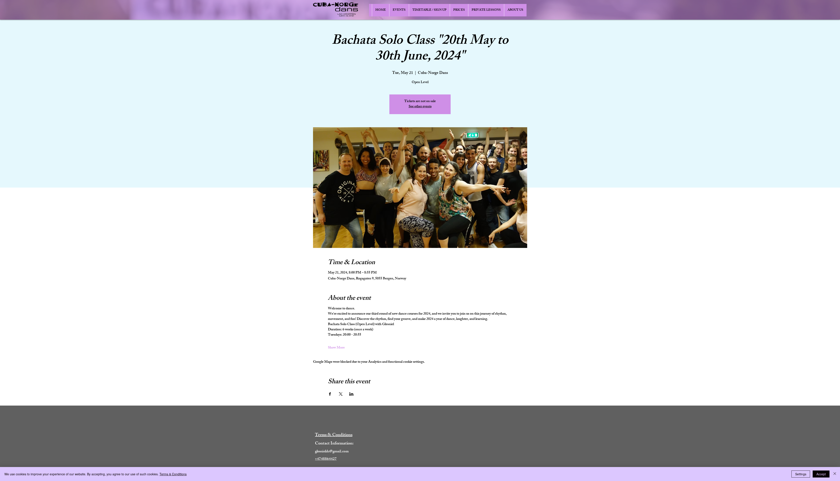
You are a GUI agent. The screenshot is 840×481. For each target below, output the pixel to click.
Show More (336, 348)
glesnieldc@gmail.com (332, 451)
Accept (821, 474)
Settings (800, 474)
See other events (420, 107)
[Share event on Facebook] (330, 394)
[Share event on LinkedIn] (351, 394)
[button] (399, 10)
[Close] (834, 474)
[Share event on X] (341, 394)
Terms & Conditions (173, 474)
